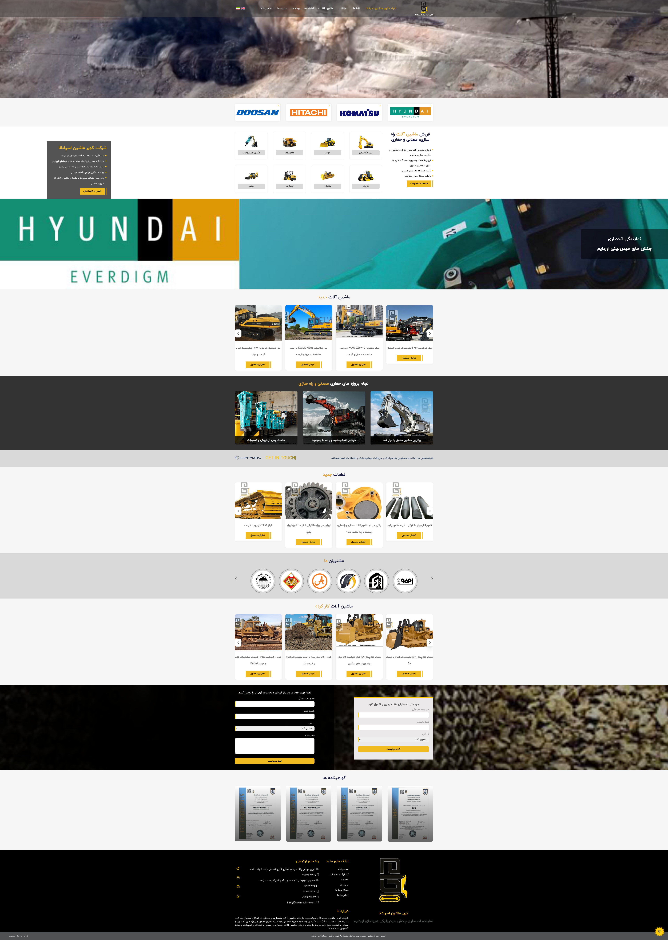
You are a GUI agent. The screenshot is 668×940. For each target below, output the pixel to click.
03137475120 (311, 886)
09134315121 (309, 891)
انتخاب (425, 734)
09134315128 (250, 458)
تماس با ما (266, 8)
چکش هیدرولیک (251, 152)
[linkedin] (238, 885)
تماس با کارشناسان (92, 191)
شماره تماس (423, 722)
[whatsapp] (238, 894)
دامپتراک (289, 152)
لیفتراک (289, 186)
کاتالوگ (356, 8)
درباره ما (282, 8)
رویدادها (296, 8)
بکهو (251, 186)
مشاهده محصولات (419, 183)
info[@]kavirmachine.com (301, 902)
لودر (327, 152)
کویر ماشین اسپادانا (424, 14)
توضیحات (310, 735)
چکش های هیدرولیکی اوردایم (624, 249)
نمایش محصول (409, 358)
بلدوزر (327, 186)
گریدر (366, 186)
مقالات (343, 8)
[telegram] (238, 866)
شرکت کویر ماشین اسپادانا (380, 8)
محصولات (343, 869)
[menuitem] (243, 8)
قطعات (310, 8)
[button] (430, 333)
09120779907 (309, 875)
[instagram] (238, 875)
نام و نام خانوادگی (420, 709)
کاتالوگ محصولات (339, 874)
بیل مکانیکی (365, 152)
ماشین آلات (326, 8)
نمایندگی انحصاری (624, 239)
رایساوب (12, 936)
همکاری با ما (341, 890)
